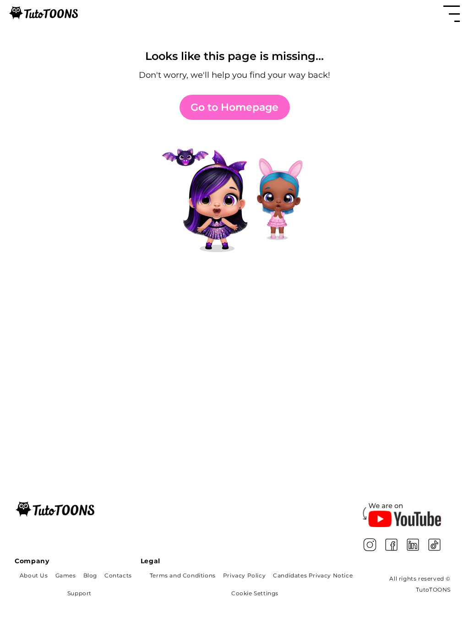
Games (65, 575)
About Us (34, 575)
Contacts (118, 575)
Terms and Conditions (183, 575)
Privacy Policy (244, 575)
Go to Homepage (234, 107)
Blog (90, 575)
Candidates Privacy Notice (313, 575)
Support (79, 593)
